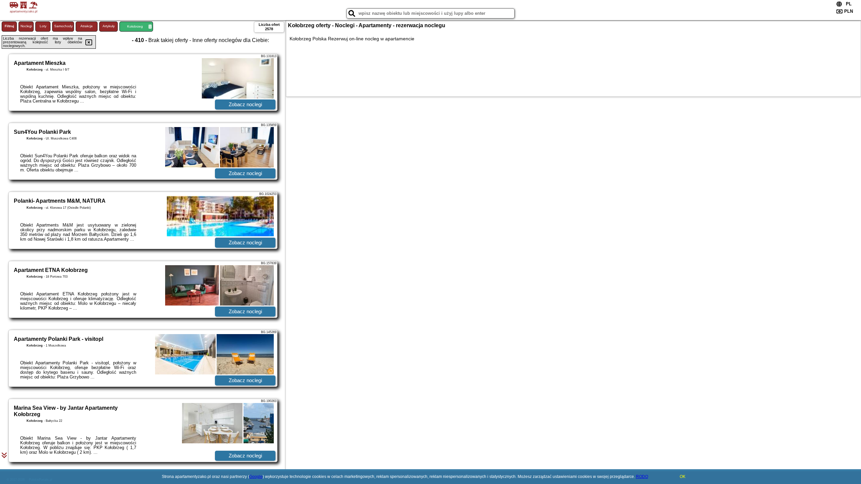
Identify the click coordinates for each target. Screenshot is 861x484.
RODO (642, 476)
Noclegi (26, 26)
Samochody (63, 26)
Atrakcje (86, 26)
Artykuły (109, 26)
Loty (43, 26)
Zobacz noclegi (245, 104)
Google (256, 476)
